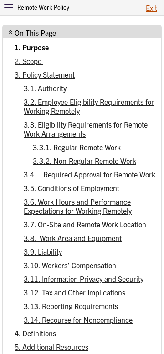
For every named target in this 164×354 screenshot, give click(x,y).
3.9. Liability (43, 251)
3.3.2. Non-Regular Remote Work (84, 160)
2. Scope (29, 60)
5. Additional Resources (51, 346)
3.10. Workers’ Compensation (70, 265)
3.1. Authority (45, 88)
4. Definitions (35, 333)
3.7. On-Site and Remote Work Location (85, 224)
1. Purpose (33, 47)
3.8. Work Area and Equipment (73, 237)
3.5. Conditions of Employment (71, 187)
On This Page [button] (35, 32)
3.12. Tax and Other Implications (76, 292)
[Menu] (8, 7)
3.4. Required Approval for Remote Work (89, 174)
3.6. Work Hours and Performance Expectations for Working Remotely (78, 206)
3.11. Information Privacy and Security (84, 278)
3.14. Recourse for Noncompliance (78, 319)
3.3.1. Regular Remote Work (77, 147)
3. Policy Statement (45, 74)
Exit (151, 7)
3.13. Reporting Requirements (71, 305)
